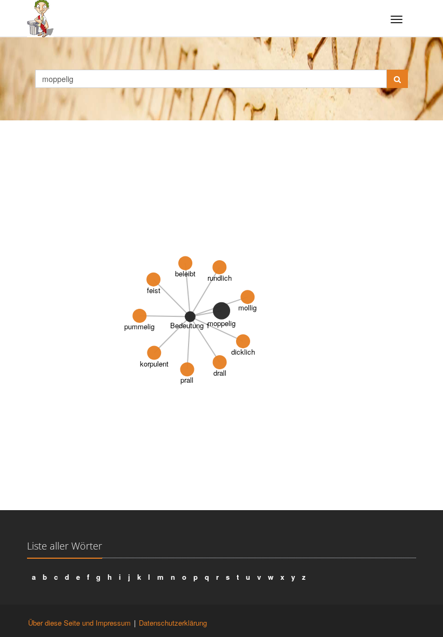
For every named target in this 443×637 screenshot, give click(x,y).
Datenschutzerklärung (173, 623)
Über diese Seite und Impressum (79, 623)
